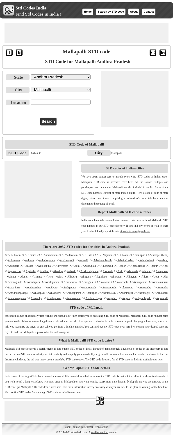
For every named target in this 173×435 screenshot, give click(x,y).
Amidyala (52, 287)
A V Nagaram (104, 255)
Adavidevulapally (102, 260)
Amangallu (87, 282)
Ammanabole (89, 287)
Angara (126, 298)
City (18, 90)
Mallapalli (116, 153)
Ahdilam (44, 271)
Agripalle (31, 271)
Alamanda (132, 271)
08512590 (35, 153)
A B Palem (14, 255)
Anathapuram (54, 298)
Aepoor (122, 265)
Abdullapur (139, 255)
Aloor (156, 276)
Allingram (131, 276)
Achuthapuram (47, 260)
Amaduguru (33, 282)
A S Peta (87, 255)
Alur (165, 276)
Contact (149, 11)
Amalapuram (52, 282)
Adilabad (28, 265)
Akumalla (108, 271)
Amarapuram (140, 282)
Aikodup (58, 271)
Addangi (163, 260)
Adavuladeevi (146, 260)
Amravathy (145, 287)
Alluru (144, 276)
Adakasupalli (67, 260)
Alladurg (72, 276)
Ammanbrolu (109, 287)
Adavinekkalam (125, 260)
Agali (165, 265)
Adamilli (83, 260)
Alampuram (162, 271)
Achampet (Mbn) (158, 255)
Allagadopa (101, 276)
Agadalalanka (137, 265)
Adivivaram (61, 265)
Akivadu (71, 271)
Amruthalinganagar (18, 292)
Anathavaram (73, 298)
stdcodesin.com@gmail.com (135, 231)
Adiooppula (44, 265)
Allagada (86, 276)
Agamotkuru (14, 271)
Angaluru (112, 298)
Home (88, 11)
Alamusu (37, 276)
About (134, 11)
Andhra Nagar (94, 298)
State (18, 77)
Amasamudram (160, 282)
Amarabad (103, 282)
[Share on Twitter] (19, 53)
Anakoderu (55, 292)
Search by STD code (111, 11)
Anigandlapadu (143, 298)
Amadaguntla (15, 282)
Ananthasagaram (17, 298)
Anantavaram (108, 292)
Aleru (50, 276)
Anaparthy (36, 298)
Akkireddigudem (89, 271)
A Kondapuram (49, 255)
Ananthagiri (126, 292)
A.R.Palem (122, 255)
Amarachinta (121, 282)
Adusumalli (106, 265)
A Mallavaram (69, 255)
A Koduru (30, 255)
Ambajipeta (14, 287)
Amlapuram (69, 287)
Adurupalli (90, 265)
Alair (120, 271)
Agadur (154, 265)
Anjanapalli (162, 298)
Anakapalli (39, 292)
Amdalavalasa (33, 287)
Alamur (12, 276)
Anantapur (91, 292)
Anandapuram (73, 292)
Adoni (76, 265)
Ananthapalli (161, 292)
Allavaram (116, 276)
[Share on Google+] (153, 53)
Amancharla (70, 282)
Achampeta (14, 260)
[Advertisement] (86, 33)
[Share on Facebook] (10, 53)
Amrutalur (162, 287)
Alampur (146, 271)
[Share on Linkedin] (163, 53)
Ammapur (128, 287)
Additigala (13, 265)
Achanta (29, 260)
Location (18, 102)
